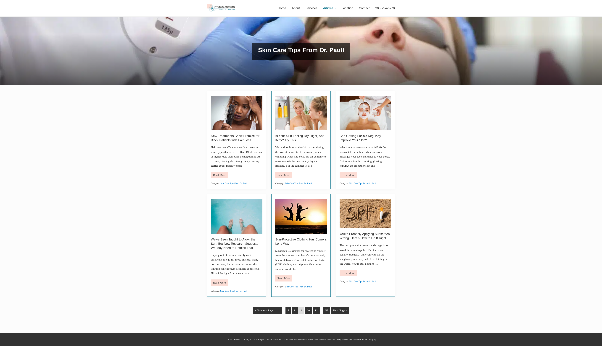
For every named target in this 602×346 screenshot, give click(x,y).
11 (316, 311)
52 (326, 311)
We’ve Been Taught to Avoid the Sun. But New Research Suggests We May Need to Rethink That (234, 244)
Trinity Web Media (343, 339)
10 (308, 311)
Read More (219, 175)
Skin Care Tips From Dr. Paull (233, 183)
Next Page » (340, 311)
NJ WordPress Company (365, 339)
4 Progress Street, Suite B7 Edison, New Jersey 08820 (281, 339)
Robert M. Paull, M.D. (244, 339)
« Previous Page (264, 311)
